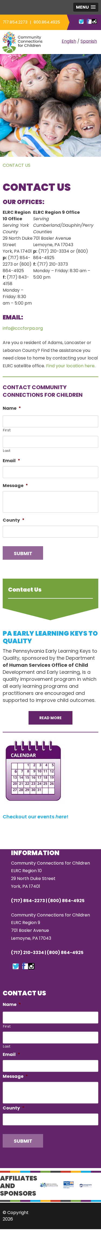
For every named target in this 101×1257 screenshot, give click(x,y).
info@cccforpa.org (23, 328)
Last (7, 450)
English (69, 41)
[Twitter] (16, 966)
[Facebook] (24, 966)
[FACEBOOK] (87, 21)
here (61, 816)
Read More (50, 718)
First (7, 430)
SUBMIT (23, 553)
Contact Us (16, 165)
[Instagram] (31, 966)
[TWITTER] (81, 21)
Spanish (89, 41)
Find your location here (70, 366)
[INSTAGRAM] (94, 21)
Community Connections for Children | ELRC (22, 42)
